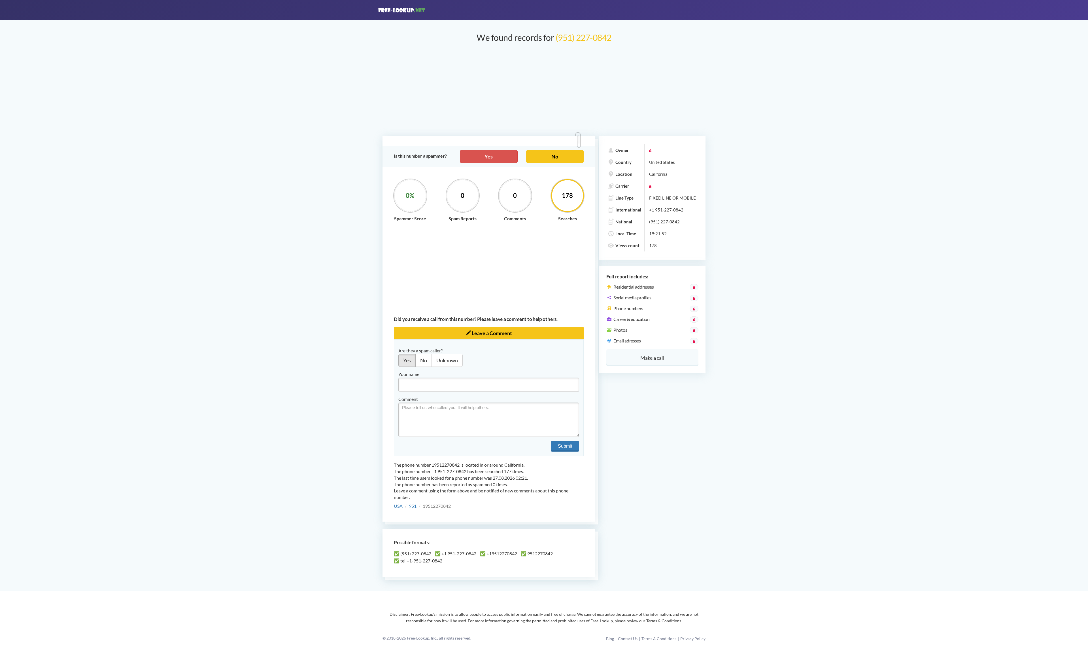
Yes (488, 156)
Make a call (652, 358)
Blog (610, 638)
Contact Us (628, 638)
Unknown (447, 360)
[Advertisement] (544, 92)
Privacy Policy (693, 638)
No (554, 156)
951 (412, 506)
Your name (408, 374)
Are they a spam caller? (420, 350)
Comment (408, 399)
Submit (565, 446)
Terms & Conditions (658, 638)
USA (398, 506)
